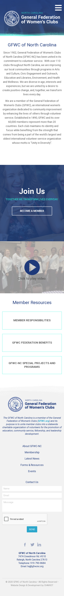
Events (32, 471)
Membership (32, 452)
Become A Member (32, 210)
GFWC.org (43, 421)
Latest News (32, 458)
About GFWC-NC (32, 446)
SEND (32, 529)
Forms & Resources (32, 465)
